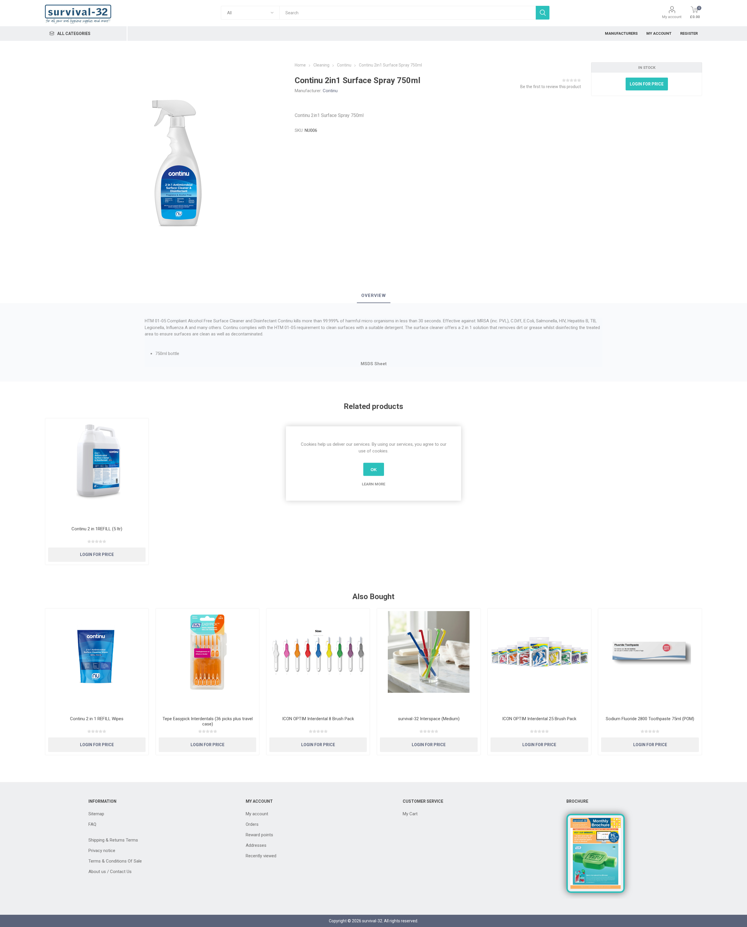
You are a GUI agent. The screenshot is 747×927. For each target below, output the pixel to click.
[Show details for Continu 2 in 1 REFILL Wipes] (97, 660)
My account (672, 17)
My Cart (410, 813)
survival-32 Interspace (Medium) (429, 718)
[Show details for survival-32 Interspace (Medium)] (429, 660)
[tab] (373, 295)
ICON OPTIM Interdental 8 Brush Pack (318, 718)
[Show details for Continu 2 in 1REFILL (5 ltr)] (97, 470)
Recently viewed (261, 855)
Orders (252, 824)
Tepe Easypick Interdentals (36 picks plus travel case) (208, 721)
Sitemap (96, 813)
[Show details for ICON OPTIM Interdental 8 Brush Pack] (318, 660)
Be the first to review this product (550, 86)
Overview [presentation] (373, 295)
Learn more (373, 484)
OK (374, 469)
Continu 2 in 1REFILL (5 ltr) (96, 528)
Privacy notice (101, 850)
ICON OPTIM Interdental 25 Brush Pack (539, 718)
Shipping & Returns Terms (113, 840)
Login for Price (647, 84)
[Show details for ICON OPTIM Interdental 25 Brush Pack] (539, 660)
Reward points (259, 834)
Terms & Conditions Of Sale (115, 861)
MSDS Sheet (374, 363)
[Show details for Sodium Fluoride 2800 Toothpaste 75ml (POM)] (650, 660)
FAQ (92, 824)
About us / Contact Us (110, 871)
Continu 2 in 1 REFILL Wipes (96, 718)
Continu (330, 90)
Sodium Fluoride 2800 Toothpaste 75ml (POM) (650, 718)
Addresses (256, 845)
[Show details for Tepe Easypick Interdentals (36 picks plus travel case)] (207, 660)
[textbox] (407, 13)
